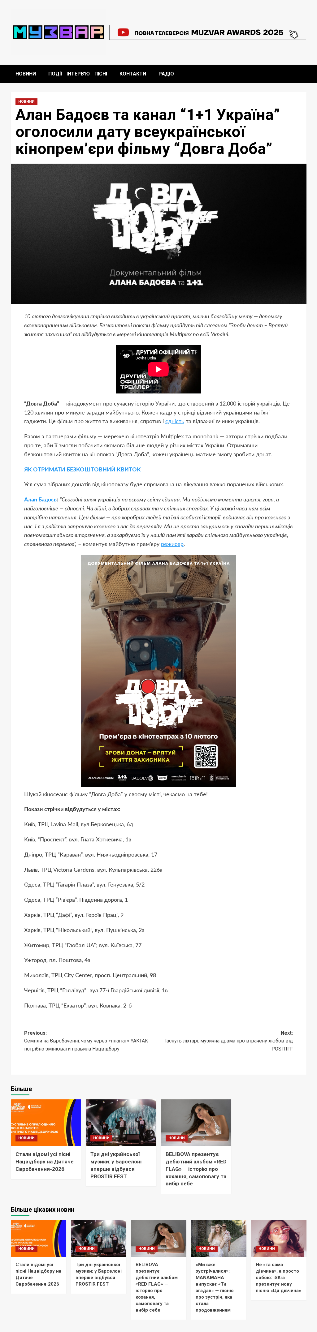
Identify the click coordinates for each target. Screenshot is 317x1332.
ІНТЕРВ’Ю (78, 74)
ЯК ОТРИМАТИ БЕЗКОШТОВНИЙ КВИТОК (82, 470)
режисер (172, 544)
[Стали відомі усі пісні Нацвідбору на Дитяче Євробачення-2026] (46, 1122)
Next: (228, 1041)
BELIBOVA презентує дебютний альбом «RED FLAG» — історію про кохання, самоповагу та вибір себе (196, 1169)
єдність (174, 421)
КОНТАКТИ (132, 74)
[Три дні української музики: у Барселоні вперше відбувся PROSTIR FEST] (121, 1122)
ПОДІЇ (55, 74)
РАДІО (166, 74)
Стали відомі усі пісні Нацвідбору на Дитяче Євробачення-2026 (44, 1161)
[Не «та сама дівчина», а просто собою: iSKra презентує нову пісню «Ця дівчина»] (278, 1238)
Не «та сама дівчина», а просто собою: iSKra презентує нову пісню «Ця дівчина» (278, 1277)
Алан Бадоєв (40, 500)
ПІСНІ (100, 74)
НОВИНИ (25, 74)
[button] (302, 73)
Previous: (86, 1041)
